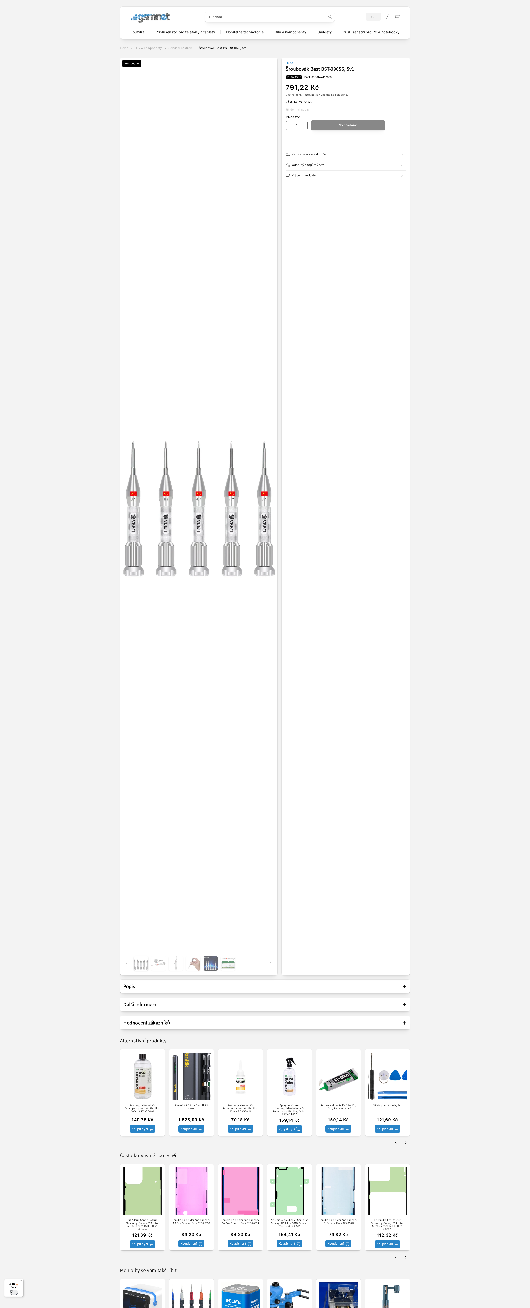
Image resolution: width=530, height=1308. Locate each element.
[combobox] (270, 17)
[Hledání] (330, 16)
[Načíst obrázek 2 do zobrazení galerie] (158, 963)
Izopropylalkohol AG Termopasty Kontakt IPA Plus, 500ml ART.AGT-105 (142, 1108)
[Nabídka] (20, 1281)
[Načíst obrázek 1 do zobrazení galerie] (141, 963)
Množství (293, 117)
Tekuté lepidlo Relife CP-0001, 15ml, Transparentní (338, 1107)
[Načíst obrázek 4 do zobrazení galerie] (193, 963)
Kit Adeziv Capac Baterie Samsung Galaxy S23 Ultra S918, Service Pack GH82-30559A (142, 1224)
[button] (397, 16)
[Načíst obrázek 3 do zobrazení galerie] (176, 963)
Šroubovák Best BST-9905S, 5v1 (223, 48)
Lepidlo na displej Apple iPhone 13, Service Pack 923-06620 (338, 1222)
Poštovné (308, 94)
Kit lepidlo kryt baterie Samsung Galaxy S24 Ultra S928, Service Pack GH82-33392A (387, 1224)
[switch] (14, 1292)
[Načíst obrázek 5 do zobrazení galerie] (210, 963)
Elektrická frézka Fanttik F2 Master (191, 1107)
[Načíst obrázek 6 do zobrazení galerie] (228, 963)
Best (289, 63)
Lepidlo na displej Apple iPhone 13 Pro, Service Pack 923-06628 (191, 1222)
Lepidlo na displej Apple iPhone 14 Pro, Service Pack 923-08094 (240, 1222)
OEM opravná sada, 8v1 (387, 1105)
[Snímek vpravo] (270, 963)
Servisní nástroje (180, 48)
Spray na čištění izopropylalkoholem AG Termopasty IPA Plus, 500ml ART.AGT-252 (289, 1110)
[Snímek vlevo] (126, 963)
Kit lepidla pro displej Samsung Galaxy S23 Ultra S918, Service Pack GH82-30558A (290, 1223)
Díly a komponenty (148, 48)
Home (124, 48)
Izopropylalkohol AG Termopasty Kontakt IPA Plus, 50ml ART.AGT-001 (240, 1108)
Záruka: (292, 102)
